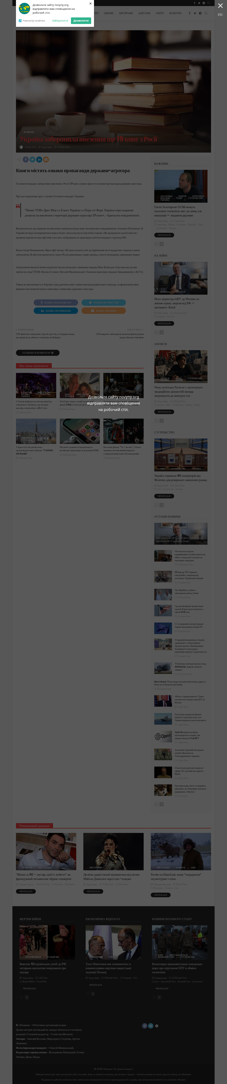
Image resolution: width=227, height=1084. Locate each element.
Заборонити (60, 20)
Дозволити (81, 20)
